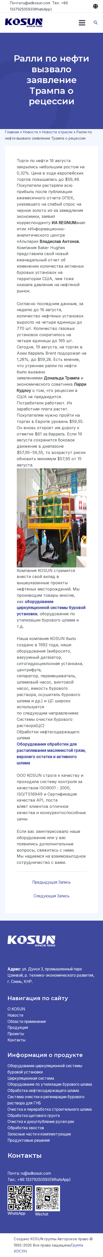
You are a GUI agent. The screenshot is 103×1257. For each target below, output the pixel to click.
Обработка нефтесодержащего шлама (43, 1090)
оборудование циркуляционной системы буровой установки (51, 607)
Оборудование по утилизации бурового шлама (50, 1084)
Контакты (17, 1040)
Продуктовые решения (29, 1140)
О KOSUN (16, 1009)
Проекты (16, 1033)
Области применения (27, 1021)
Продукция (18, 1027)
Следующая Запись (52, 896)
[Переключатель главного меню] (82, 22)
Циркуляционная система (31, 1078)
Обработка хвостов (26, 1127)
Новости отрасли (57, 132)
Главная (12, 132)
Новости (30, 132)
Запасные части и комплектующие (39, 1134)
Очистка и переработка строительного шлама (50, 1109)
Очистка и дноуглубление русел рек (41, 1121)
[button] (96, 23)
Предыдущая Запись (51, 882)
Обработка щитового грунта (34, 1115)
